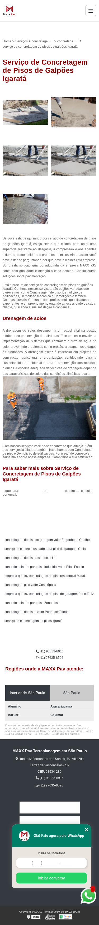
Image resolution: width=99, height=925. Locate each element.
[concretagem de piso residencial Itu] (25, 161)
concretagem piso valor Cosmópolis (30, 585)
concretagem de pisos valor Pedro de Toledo (36, 612)
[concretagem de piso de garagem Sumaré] (25, 209)
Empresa (49, 822)
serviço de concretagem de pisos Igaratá (33, 621)
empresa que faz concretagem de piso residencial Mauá (44, 576)
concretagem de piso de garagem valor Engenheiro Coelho (47, 540)
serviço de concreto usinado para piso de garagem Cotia (45, 549)
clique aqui (56, 491)
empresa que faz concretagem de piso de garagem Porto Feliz (49, 594)
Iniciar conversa (51, 878)
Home (49, 808)
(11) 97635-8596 (51, 658)
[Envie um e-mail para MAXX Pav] (56, 29)
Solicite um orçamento (49, 506)
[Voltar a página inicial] (9, 10)
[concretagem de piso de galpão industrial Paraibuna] (74, 112)
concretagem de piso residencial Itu (29, 558)
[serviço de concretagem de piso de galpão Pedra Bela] (25, 112)
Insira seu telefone (51, 853)
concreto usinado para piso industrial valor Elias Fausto (44, 567)
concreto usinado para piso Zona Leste (32, 603)
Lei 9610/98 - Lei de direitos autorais (57, 733)
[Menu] (90, 10)
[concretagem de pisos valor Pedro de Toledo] (74, 161)
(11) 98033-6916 (31, 491)
